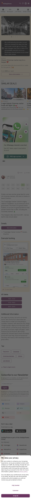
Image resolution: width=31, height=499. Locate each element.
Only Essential (15, 485)
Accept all (15, 496)
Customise (15, 490)
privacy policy (23, 471)
